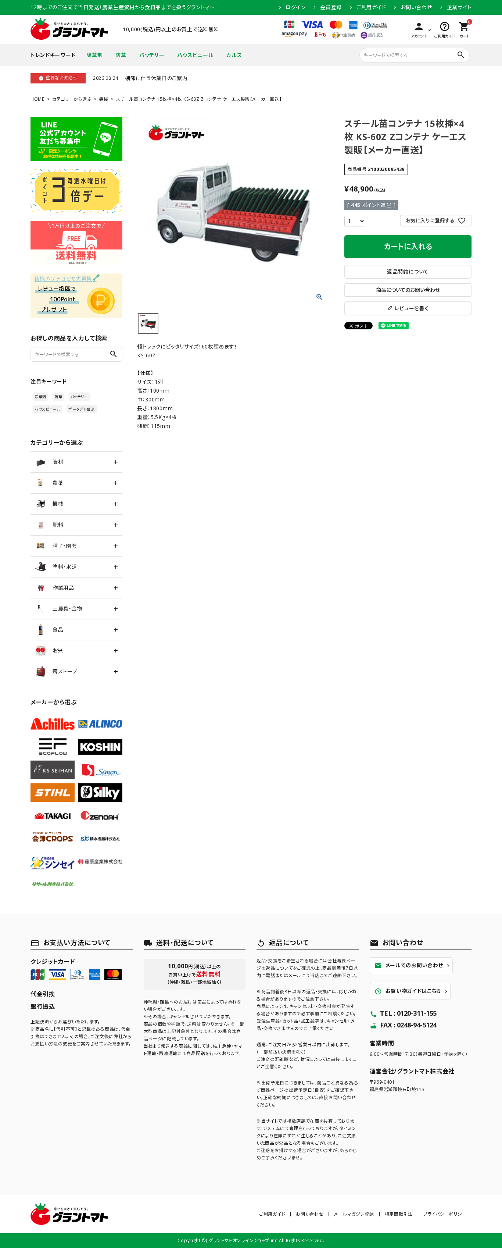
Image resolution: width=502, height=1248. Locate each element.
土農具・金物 (67, 608)
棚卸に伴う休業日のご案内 (156, 78)
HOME (37, 99)
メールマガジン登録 (354, 1214)
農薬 (58, 482)
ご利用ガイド (371, 7)
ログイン (295, 7)
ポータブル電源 (81, 409)
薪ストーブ (65, 671)
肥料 (58, 524)
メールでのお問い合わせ (409, 965)
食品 (58, 629)
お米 (58, 650)
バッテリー (152, 54)
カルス (234, 54)
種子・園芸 (65, 545)
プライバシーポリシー (444, 1214)
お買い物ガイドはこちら (407, 991)
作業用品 (63, 587)
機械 (103, 99)
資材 (58, 461)
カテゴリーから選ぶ (71, 99)
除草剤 (94, 54)
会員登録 (331, 7)
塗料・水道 (65, 566)
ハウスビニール (195, 54)
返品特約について (408, 271)
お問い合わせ (416, 7)
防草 (120, 54)
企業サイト (459, 7)
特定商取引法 (399, 1214)
